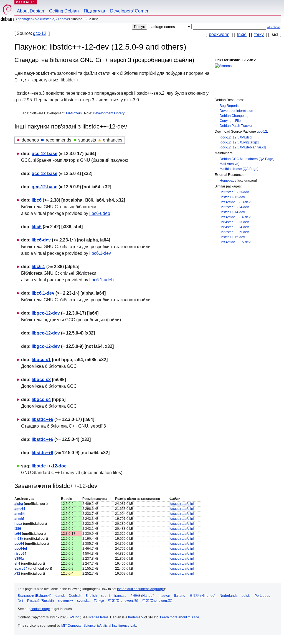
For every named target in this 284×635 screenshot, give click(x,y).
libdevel (64, 19)
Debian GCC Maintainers (239, 159)
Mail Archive (229, 164)
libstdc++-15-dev (232, 237)
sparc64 (20, 568)
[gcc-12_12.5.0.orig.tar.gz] (239, 142)
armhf (19, 519)
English (91, 596)
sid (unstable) (45, 19)
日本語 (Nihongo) (202, 596)
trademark (135, 617)
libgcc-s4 (41, 399)
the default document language (140, 589)
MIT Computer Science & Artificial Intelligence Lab (98, 626)
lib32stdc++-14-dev (234, 207)
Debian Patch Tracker (236, 126)
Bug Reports (229, 106)
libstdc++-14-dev (232, 212)
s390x (19, 559)
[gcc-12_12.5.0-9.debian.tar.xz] (243, 147)
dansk (60, 596)
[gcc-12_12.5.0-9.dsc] (236, 137)
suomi (105, 596)
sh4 (17, 563)
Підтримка (94, 11)
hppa (18, 524)
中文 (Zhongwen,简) (123, 601)
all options (273, 27)
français (120, 596)
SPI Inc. (74, 617)
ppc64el (20, 549)
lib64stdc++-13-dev (234, 222)
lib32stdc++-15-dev (234, 232)
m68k (18, 539)
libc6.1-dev (100, 253)
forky (259, 34)
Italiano (179, 596)
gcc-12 (39, 33)
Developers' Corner (129, 11)
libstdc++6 (42, 419)
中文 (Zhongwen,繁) (157, 601)
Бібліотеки (74, 113)
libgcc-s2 (41, 379)
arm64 (19, 514)
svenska (83, 601)
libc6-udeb (99, 213)
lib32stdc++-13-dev (234, 192)
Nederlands (228, 596)
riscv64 (20, 554)
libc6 (37, 200)
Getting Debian (64, 11)
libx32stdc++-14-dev (235, 217)
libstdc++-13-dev (232, 197)
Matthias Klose (231, 169)
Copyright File (230, 121)
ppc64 (19, 544)
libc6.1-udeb (101, 279)
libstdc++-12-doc (49, 466)
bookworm (219, 34)
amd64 (19, 509)
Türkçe (99, 601)
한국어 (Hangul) (142, 596)
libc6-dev (41, 240)
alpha (18, 504)
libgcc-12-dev (46, 313)
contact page (40, 609)
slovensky (65, 601)
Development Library (109, 113)
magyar (164, 596)
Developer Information (236, 111)
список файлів (181, 504)
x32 (17, 573)
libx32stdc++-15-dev (235, 242)
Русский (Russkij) (40, 601)
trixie (242, 34)
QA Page (266, 159)
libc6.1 (38, 266)
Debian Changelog (234, 116)
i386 (17, 529)
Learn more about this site (179, 617)
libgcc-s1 (41, 359)
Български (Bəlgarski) (34, 596)
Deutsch (75, 596)
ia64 (17, 534)
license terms (98, 617)
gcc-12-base (44, 153)
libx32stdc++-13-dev (235, 202)
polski (246, 596)
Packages (26, 2)
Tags (24, 113)
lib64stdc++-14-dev (234, 227)
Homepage (228, 180)
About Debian (30, 11)
